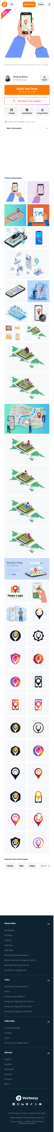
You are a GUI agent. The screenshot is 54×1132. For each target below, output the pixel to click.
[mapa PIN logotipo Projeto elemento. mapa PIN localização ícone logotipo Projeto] (15, 703)
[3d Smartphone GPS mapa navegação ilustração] (26, 680)
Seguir (44, 80)
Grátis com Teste (27, 90)
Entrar (40, 4)
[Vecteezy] (4, 4)
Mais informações (14, 128)
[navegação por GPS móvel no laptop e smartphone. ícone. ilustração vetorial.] (14, 305)
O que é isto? (30, 122)
